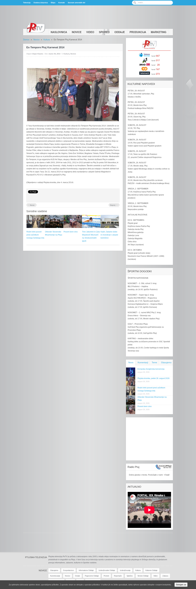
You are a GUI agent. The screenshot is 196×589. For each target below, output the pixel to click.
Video (90, 32)
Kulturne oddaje (151, 570)
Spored (104, 32)
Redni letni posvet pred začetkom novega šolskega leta (35, 235)
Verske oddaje (143, 576)
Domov (26, 39)
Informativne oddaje (86, 570)
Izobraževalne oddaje (107, 570)
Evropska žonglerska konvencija (151, 369)
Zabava (165, 576)
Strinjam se (181, 584)
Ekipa (53, 3)
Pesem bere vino (71, 232)
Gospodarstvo (68, 570)
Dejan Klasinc (37, 54)
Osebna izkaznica (41, 3)
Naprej (113, 204)
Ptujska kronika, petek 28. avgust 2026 (154, 378)
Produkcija (138, 32)
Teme (154, 362)
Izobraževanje (125, 570)
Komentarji (143, 362)
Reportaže (118, 576)
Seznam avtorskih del (76, 3)
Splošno (130, 576)
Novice (76, 32)
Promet (106, 576)
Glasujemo (166, 362)
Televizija (26, 3)
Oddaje (119, 32)
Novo (130, 362)
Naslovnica (59, 32)
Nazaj (31, 204)
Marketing (158, 32)
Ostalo (77, 576)
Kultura (46, 39)
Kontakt (61, 3)
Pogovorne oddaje (92, 576)
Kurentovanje (55, 576)
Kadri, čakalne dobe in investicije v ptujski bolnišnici (109, 235)
